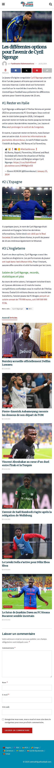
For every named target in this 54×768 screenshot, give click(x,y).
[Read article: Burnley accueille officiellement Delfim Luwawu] (27, 340)
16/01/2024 (42, 63)
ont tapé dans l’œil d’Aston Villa (17, 261)
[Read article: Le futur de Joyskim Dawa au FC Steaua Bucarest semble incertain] (27, 591)
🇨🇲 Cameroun (8, 751)
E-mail (5, 694)
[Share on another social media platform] (47, 70)
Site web (5, 707)
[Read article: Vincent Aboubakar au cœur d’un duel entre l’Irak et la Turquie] (27, 441)
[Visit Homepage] (26, 4)
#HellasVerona (28, 149)
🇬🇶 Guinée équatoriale (35, 751)
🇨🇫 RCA (25, 747)
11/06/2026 (6, 519)
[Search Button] (50, 4)
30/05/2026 (6, 569)
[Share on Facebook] (16, 70)
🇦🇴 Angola (7, 747)
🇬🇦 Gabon (20, 751)
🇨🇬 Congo (35, 747)
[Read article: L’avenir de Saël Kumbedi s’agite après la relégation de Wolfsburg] (27, 491)
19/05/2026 (6, 620)
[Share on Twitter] (27, 70)
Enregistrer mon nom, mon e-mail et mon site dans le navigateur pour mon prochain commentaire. (28, 721)
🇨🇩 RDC (29, 309)
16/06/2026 (6, 469)
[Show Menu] (3, 4)
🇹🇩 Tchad (6, 754)
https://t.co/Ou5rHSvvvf (24, 162)
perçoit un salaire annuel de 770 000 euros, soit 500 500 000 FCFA (25, 299)
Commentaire (9, 648)
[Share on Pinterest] (37, 70)
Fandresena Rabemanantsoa (22, 63)
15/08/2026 (6, 419)
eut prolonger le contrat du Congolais (26, 127)
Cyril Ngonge (37, 77)
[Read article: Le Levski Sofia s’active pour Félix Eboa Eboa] (27, 541)
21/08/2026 (6, 369)
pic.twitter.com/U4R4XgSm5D (19, 165)
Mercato (7, 355)
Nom (5, 682)
